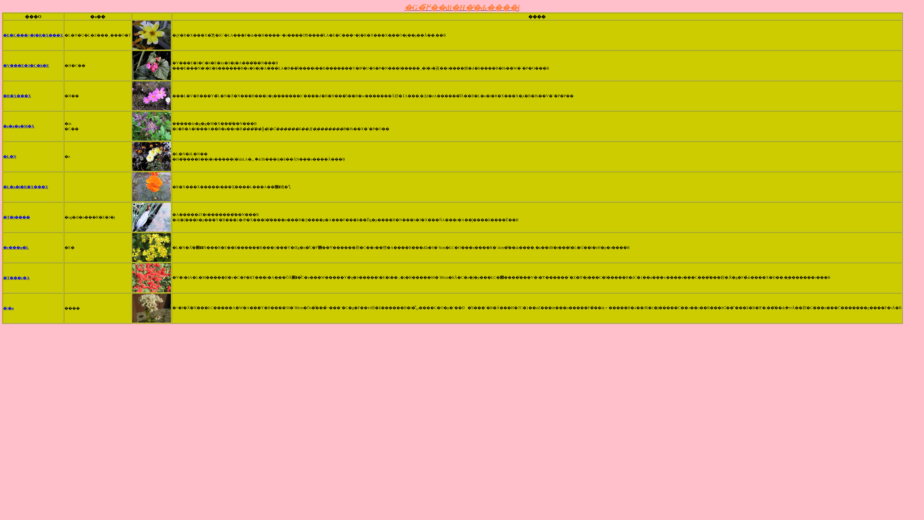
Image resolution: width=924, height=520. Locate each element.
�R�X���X (17, 96)
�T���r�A (16, 278)
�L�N (9, 157)
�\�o (8, 308)
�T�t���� (16, 217)
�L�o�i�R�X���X (25, 187)
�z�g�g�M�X (18, 126)
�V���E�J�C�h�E (26, 66)
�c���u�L (16, 248)
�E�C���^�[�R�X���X (33, 35)
